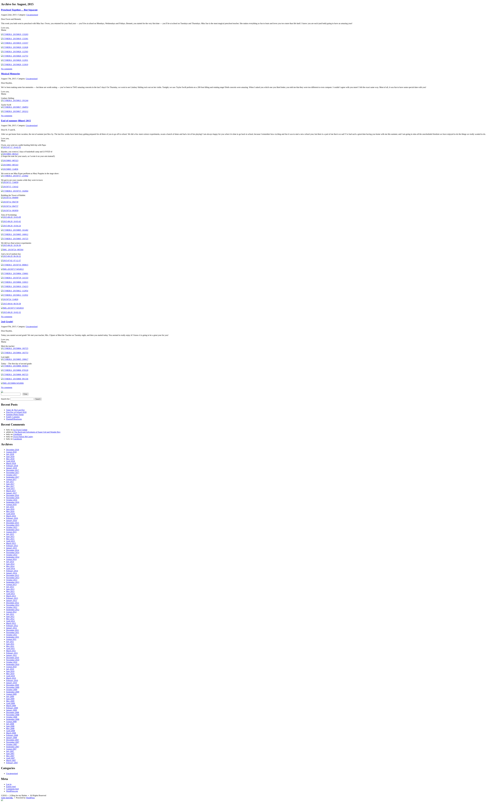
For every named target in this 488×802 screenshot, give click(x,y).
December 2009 (12, 685)
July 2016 (10, 507)
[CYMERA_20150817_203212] (14, 111)
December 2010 (12, 658)
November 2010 (12, 660)
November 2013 (12, 578)
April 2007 (10, 758)
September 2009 (12, 692)
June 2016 (10, 509)
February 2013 (12, 598)
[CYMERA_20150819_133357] (14, 43)
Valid (7, 798)
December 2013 (12, 575)
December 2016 (12, 495)
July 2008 (10, 724)
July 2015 (10, 534)
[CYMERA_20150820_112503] (14, 52)
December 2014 (12, 550)
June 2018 (10, 456)
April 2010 (10, 676)
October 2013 (11, 580)
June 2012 (10, 616)
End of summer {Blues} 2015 (16, 120)
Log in (8, 784)
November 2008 (12, 715)
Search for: (5, 399)
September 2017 (12, 477)
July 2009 (10, 696)
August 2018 (11, 452)
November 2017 (12, 472)
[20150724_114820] (9, 299)
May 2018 (10, 459)
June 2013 (10, 589)
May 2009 (10, 701)
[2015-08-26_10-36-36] (11, 245)
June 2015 (10, 536)
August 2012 (11, 612)
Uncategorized (32, 15)
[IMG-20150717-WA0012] (12, 269)
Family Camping (13, 417)
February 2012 (12, 626)
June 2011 (10, 644)
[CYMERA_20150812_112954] (14, 291)
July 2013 (10, 587)
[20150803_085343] (9, 165)
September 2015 (12, 530)
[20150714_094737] (9, 206)
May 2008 (10, 728)
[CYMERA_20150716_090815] (14, 265)
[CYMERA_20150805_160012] (14, 234)
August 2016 (11, 504)
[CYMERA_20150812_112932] (14, 295)
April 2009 (10, 703)
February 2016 (12, 518)
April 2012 (10, 621)
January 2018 (11, 468)
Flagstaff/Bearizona (14, 419)
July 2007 (10, 751)
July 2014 (10, 562)
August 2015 (11, 532)
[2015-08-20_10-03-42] (11, 221)
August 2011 (11, 639)
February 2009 (12, 708)
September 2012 (12, 610)
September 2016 (12, 502)
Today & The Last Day (15, 410)
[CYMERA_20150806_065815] (14, 366)
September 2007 (12, 747)
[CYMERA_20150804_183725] (14, 348)
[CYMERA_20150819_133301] (14, 39)
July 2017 (10, 482)
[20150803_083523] (9, 154)
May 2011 (10, 646)
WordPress (30, 798)
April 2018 (10, 461)
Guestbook (17, 434)
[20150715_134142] (9, 187)
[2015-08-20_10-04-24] (11, 226)
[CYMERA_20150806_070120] (14, 370)
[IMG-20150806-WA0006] (12, 383)
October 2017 (11, 475)
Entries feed (11, 786)
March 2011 (11, 651)
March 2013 (11, 596)
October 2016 (11, 500)
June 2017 (10, 484)
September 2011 (12, 637)
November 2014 (12, 552)
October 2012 (11, 607)
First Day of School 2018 (16, 412)
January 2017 (11, 493)
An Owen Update (20, 430)
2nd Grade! (7, 321)
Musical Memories (10, 73)
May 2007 (10, 756)
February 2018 (12, 466)
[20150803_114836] (9, 169)
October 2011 (11, 635)
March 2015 (11, 543)
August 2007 (11, 749)
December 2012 (12, 603)
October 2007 (11, 744)
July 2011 (10, 642)
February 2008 (12, 735)
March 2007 (11, 760)
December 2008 (12, 712)
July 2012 (10, 614)
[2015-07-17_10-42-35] (11, 147)
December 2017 (12, 470)
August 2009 (11, 694)
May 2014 (10, 566)
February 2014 (12, 571)
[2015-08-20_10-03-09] (11, 217)
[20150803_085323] (9, 160)
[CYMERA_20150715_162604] (14, 191)
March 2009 (11, 706)
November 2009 (12, 687)
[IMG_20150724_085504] (12, 250)
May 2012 (10, 619)
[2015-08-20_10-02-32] (11, 312)
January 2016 (11, 520)
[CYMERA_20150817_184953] (14, 107)
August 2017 (11, 479)
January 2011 (11, 655)
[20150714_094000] (9, 198)
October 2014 (11, 555)
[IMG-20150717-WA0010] (12, 308)
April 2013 (10, 594)
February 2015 (12, 546)
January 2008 (11, 737)
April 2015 (10, 541)
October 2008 (11, 717)
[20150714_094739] (9, 202)
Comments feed (12, 789)
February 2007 (12, 763)
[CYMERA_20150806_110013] (14, 282)
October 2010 (11, 662)
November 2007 (12, 742)
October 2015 (11, 527)
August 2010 (11, 667)
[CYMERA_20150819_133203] (14, 34)
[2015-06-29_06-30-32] (11, 256)
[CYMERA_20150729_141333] (14, 278)
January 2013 (11, 600)
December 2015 (12, 523)
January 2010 (11, 683)
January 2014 (11, 573)
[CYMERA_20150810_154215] (14, 286)
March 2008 (11, 733)
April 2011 (10, 648)
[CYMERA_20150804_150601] (14, 273)
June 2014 (10, 564)
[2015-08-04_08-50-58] (11, 304)
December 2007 (12, 740)
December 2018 (12, 450)
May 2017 (10, 486)
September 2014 (12, 557)
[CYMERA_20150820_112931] (14, 60)
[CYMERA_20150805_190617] (14, 359)
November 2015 (12, 525)
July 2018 (10, 454)
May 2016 (10, 511)
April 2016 (10, 514)
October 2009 (11, 690)
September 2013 (12, 582)
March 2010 (11, 678)
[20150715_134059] (9, 182)
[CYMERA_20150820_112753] (14, 56)
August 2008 (11, 722)
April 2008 (10, 731)
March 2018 (11, 463)
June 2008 (10, 726)
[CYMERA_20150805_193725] (14, 239)
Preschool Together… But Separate (19, 10)
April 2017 (10, 488)
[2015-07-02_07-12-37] (11, 260)
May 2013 (10, 591)
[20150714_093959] (9, 210)
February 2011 (12, 653)
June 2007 (10, 753)
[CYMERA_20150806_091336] (14, 379)
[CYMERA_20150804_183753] (14, 353)
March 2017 (11, 491)
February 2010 (12, 680)
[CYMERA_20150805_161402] (14, 230)
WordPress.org (12, 791)
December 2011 (12, 630)
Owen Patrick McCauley (23, 437)
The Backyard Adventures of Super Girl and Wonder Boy (37, 432)
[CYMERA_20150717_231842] (14, 176)
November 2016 (12, 498)
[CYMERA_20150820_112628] (14, 47)
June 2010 (10, 671)
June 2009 (10, 699)
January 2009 (11, 710)
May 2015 (10, 539)
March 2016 (11, 516)
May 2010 (10, 674)
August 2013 (11, 584)
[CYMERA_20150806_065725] (14, 374)
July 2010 (10, 669)
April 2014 (10, 568)
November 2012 (12, 605)
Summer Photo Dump (15, 414)
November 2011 (12, 632)
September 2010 (12, 664)
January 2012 (11, 628)
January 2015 (11, 548)
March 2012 (11, 623)
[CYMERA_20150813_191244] (14, 100)
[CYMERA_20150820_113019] (14, 64)
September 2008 (12, 719)
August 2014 (11, 559)
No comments (6, 69)
